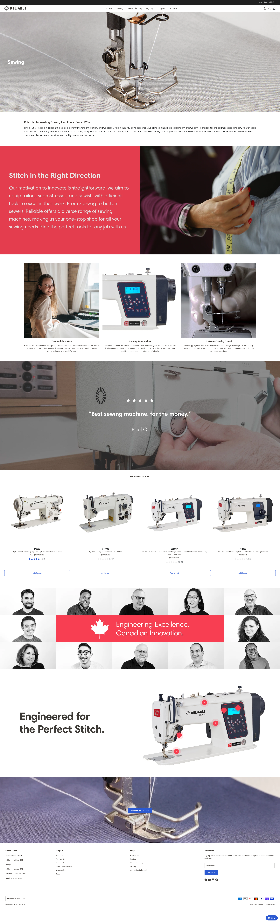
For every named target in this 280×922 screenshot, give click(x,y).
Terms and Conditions (256, 904)
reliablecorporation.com (18, 904)
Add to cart (37, 573)
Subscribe (211, 872)
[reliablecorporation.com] (15, 8)
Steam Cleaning (135, 8)
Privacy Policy (270, 904)
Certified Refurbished (138, 870)
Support (161, 8)
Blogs (58, 874)
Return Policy (61, 870)
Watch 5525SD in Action (140, 811)
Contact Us (60, 859)
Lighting (149, 8)
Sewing (120, 8)
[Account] (264, 8)
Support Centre (62, 863)
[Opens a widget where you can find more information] (272, 918)
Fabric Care (107, 8)
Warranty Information (64, 866)
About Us (174, 8)
